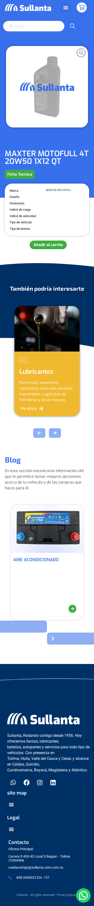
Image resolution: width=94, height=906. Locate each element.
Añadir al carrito (48, 244)
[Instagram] (40, 782)
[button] (66, 8)
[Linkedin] (53, 782)
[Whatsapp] (13, 782)
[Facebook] (26, 782)
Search (72, 26)
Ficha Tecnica (19, 174)
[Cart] (82, 7)
